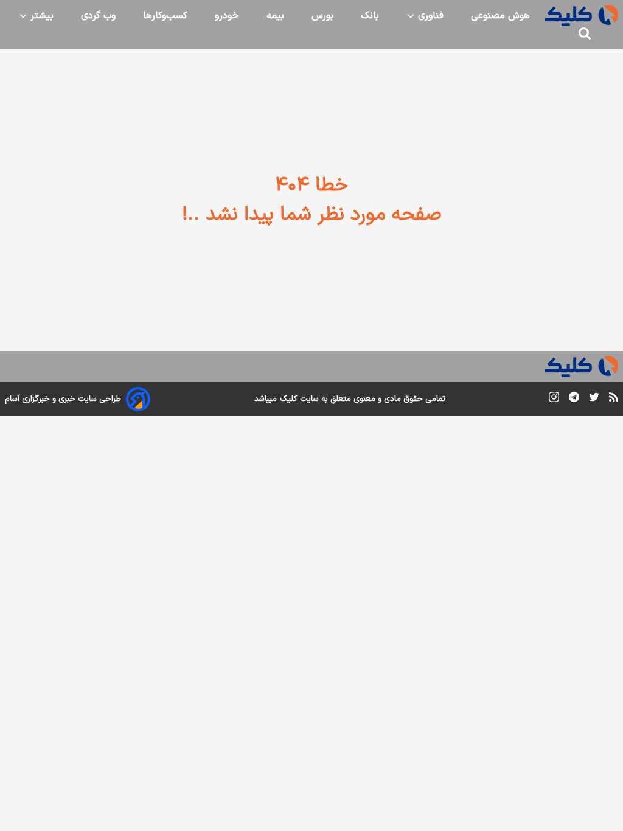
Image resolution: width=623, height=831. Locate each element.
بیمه (275, 16)
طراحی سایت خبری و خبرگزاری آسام (63, 399)
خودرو (227, 16)
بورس (322, 16)
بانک (370, 16)
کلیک (288, 399)
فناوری (429, 16)
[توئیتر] (594, 399)
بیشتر (40, 16)
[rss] (613, 399)
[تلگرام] (574, 399)
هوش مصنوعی (500, 16)
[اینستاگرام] (554, 399)
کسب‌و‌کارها (165, 16)
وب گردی (98, 16)
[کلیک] (581, 15)
